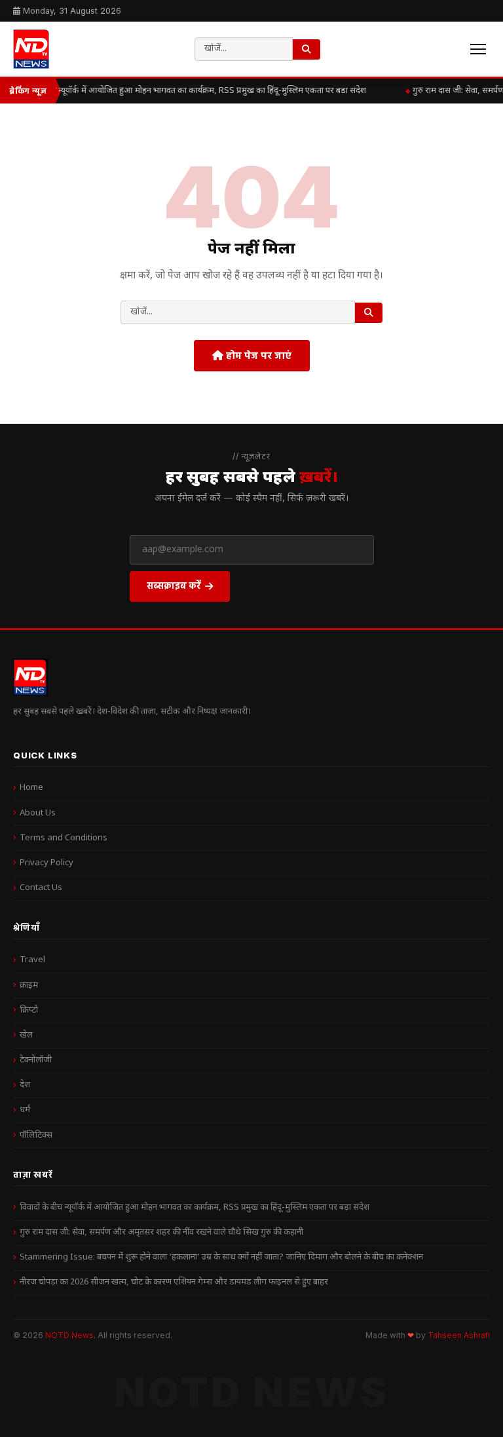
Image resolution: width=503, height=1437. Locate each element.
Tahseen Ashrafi (459, 1335)
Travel (32, 959)
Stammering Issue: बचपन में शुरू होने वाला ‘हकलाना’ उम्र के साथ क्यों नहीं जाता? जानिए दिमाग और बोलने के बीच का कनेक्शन (221, 1257)
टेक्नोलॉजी (36, 1060)
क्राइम (29, 985)
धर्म (25, 1109)
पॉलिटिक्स (36, 1135)
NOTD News (69, 1335)
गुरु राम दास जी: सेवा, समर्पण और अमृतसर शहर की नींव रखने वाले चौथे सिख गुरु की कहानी (161, 1232)
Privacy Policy (46, 862)
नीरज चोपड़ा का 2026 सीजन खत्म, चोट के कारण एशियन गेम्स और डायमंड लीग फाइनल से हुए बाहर (174, 1282)
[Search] (306, 49)
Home (31, 787)
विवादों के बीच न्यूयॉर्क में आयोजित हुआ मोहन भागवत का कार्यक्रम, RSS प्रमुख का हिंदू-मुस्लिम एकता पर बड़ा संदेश (188, 90)
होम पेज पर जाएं (257, 355)
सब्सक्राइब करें (174, 585)
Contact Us (41, 887)
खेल (26, 1035)
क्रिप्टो (29, 1010)
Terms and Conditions (63, 838)
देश (25, 1085)
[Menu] (478, 49)
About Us (38, 813)
